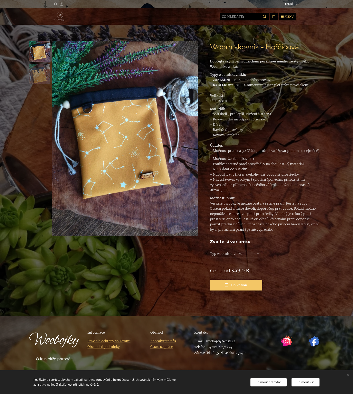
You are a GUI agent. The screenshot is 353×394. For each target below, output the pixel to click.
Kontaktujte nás (163, 341)
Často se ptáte (161, 347)
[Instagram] (61, 4)
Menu (289, 16)
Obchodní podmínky (103, 347)
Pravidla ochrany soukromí (108, 341)
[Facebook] (55, 4)
